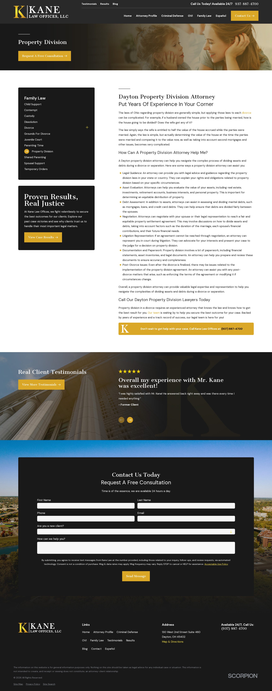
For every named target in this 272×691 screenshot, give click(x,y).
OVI (84, 640)
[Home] (41, 12)
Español (110, 648)
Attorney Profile (103, 632)
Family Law (97, 640)
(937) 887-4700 (234, 628)
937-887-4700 (246, 4)
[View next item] (130, 420)
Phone (41, 513)
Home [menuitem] (128, 16)
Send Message (136, 576)
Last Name (144, 499)
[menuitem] (56, 104)
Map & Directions (172, 641)
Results (104, 4)
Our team (154, 312)
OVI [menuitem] (190, 16)
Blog (115, 4)
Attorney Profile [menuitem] (146, 16)
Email (140, 513)
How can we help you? (51, 538)
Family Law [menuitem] (204, 16)
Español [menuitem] (221, 16)
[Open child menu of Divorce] (87, 127)
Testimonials (89, 4)
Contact (96, 648)
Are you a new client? (50, 525)
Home (86, 632)
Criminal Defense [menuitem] (172, 16)
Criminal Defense (127, 632)
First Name (44, 499)
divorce (246, 112)
